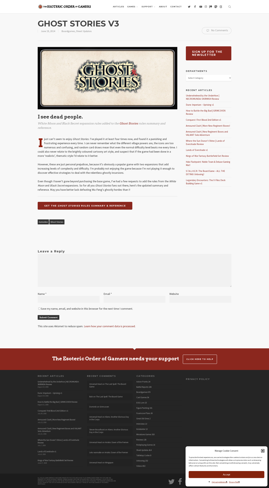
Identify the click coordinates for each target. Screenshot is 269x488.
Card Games (141, 397)
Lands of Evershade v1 (197, 150)
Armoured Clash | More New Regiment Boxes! (208, 125)
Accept (226, 474)
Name (42, 294)
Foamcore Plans (143, 413)
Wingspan (109, 462)
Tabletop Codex (143, 455)
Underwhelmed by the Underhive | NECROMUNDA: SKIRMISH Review (58, 383)
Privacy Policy (234, 482)
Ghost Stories (56, 222)
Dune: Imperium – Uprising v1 (200, 104)
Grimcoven (104, 406)
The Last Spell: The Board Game (107, 385)
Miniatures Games (143, 434)
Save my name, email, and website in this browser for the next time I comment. (87, 308)
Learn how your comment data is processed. (110, 326)
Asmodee (43, 222)
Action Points (142, 382)
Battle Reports (142, 387)
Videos (139, 466)
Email (108, 294)
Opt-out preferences (219, 482)
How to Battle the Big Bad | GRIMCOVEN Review (57, 402)
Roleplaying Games (144, 445)
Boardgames (68, 31)
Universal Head (95, 384)
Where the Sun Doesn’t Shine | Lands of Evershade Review (58, 441)
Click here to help (199, 359)
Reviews (139, 440)
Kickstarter (140, 429)
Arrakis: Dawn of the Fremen (116, 442)
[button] (262, 450)
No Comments (219, 30)
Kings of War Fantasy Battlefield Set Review (207, 155)
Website (174, 294)
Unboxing (140, 461)
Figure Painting (142, 408)
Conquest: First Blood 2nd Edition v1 (203, 119)
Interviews (140, 424)
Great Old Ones (142, 418)
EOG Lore (140, 403)
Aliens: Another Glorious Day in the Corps (109, 418)
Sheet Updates (84, 31)
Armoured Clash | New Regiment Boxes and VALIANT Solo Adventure (59, 429)
